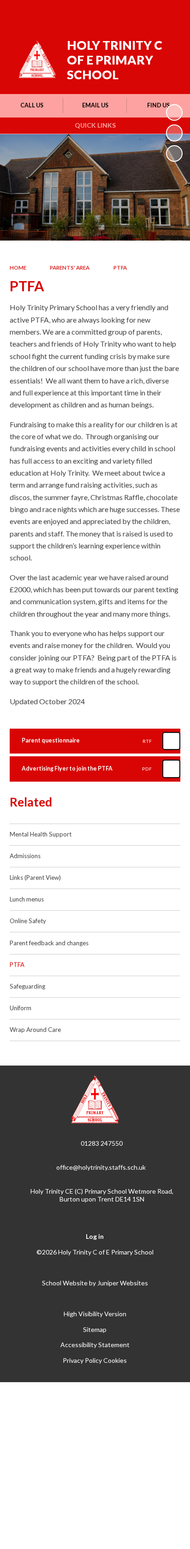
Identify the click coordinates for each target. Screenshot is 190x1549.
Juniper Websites (122, 1283)
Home (18, 268)
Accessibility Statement (95, 1345)
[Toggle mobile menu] (171, 13)
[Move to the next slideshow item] (174, 153)
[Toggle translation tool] (124, 12)
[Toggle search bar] (147, 12)
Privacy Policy (82, 1360)
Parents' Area (69, 268)
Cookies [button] (115, 1360)
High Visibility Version (95, 1314)
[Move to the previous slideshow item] (174, 132)
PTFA (120, 268)
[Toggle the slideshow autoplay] (174, 112)
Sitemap (95, 1329)
